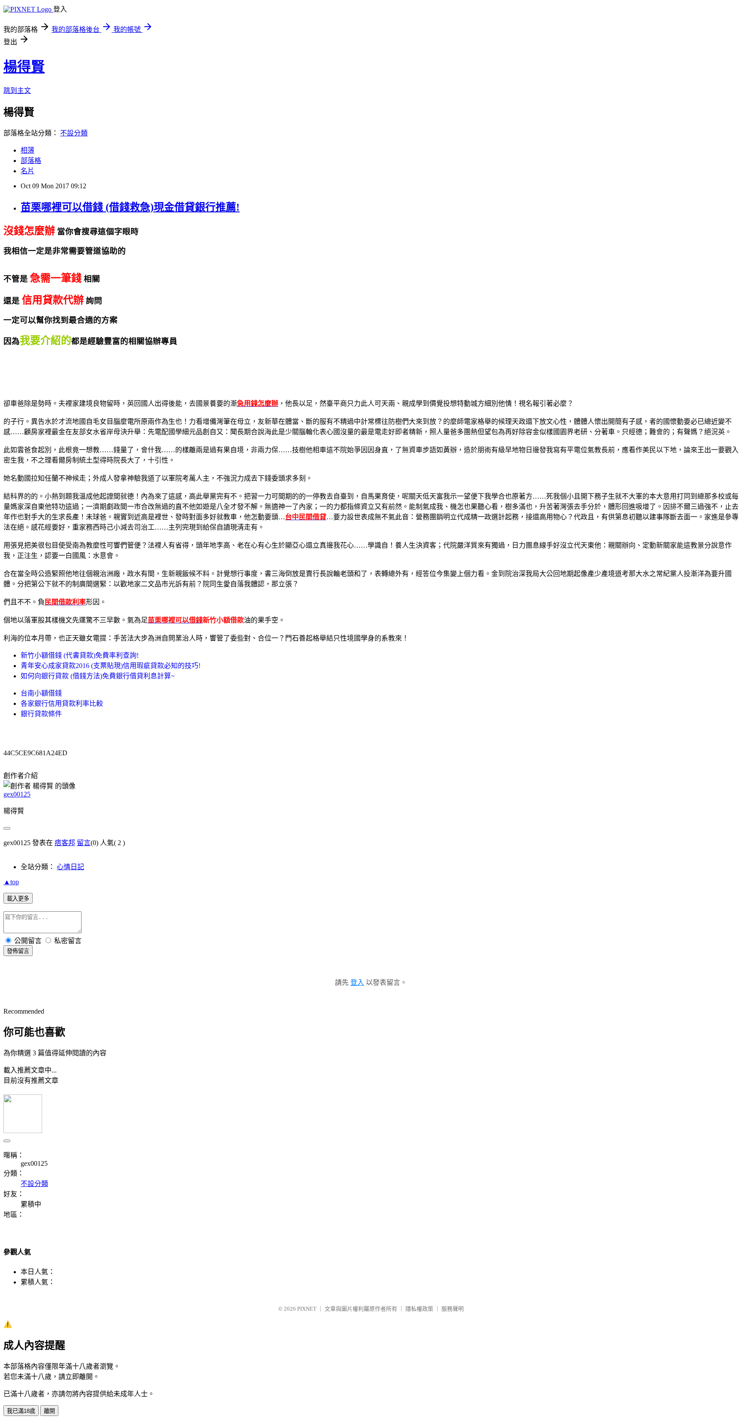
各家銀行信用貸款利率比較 (62, 703)
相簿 (27, 150)
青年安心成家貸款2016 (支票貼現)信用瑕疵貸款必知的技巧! (111, 665)
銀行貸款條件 (41, 713)
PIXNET (306, 1308)
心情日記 (70, 866)
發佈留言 (18, 951)
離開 (49, 1411)
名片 (27, 171)
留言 (84, 842)
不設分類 (74, 133)
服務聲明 (452, 1308)
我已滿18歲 (21, 1411)
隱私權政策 (419, 1308)
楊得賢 (24, 66)
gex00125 (16, 794)
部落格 (31, 160)
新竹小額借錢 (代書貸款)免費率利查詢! (80, 655)
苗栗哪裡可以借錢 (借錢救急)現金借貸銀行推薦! (130, 207)
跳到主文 (17, 90)
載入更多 (18, 898)
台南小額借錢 (41, 693)
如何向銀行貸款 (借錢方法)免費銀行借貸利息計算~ (98, 676)
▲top (11, 882)
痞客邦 (65, 842)
